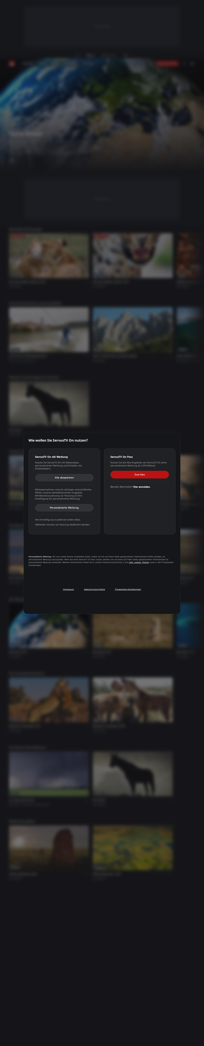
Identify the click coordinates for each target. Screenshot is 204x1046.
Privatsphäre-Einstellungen (128, 589)
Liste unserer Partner (139, 562)
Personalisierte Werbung (64, 507)
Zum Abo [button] (140, 474)
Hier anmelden (141, 486)
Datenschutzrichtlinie (94, 589)
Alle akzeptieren (64, 477)
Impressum (68, 589)
